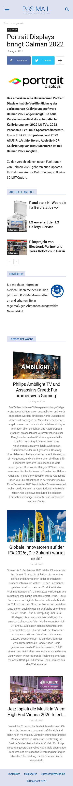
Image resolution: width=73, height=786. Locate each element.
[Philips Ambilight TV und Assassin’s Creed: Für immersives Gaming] (36, 363)
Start (6, 23)
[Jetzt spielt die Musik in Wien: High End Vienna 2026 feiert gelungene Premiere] (36, 688)
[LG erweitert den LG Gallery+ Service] (17, 226)
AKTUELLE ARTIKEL (21, 192)
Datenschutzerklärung (53, 774)
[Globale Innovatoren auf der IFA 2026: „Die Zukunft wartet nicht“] (36, 526)
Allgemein (18, 23)
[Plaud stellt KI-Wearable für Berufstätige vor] (17, 213)
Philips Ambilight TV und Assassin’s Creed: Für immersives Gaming (36, 390)
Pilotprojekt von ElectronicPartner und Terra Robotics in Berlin (47, 246)
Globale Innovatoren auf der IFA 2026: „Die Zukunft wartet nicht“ (36, 553)
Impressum (14, 774)
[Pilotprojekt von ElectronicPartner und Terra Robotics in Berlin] (17, 247)
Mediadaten (30, 774)
